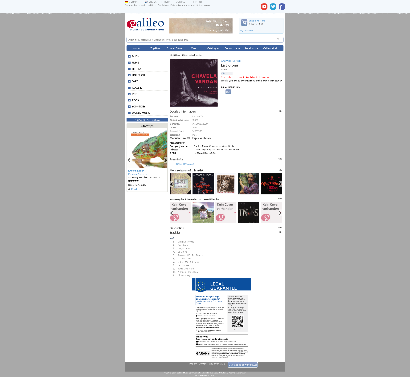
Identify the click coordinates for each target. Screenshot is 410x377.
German (134, 1)
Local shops (251, 48)
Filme (135, 62)
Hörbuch (138, 75)
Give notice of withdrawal (243, 364)
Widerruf (214, 363)
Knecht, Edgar (136, 170)
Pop (134, 93)
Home (136, 48)
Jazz (135, 81)
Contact (181, 1)
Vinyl (194, 48)
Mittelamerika (188, 55)
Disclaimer (163, 5)
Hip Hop (137, 68)
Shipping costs (203, 5)
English (154, 1)
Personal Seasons (137, 174)
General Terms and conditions (140, 5)
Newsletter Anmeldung (147, 119)
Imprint (197, 1)
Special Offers (174, 48)
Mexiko (199, 55)
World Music (141, 112)
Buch (135, 56)
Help (167, 1)
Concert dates (232, 48)
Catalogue (213, 48)
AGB (222, 363)
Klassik (137, 87)
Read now (136, 189)
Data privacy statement (182, 5)
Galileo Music (270, 48)
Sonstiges (138, 106)
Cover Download (185, 164)
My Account (246, 30)
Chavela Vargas (231, 60)
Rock (135, 100)
